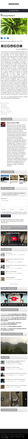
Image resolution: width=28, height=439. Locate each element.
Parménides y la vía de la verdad (12, 367)
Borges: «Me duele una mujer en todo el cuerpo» (16, 373)
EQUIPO (6, 436)
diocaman (3, 328)
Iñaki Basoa (24, 49)
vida (5, 114)
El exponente (4, 181)
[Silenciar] (23, 244)
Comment (4, 198)
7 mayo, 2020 (19, 41)
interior (9, 111)
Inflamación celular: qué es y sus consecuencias (16, 385)
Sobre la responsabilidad (11, 271)
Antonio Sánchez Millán (13, 123)
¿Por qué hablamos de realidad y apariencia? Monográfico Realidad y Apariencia (14, 315)
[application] (14, 238)
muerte (3, 112)
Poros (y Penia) (5, 109)
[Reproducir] (3, 244)
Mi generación (9, 253)
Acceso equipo (5, 437)
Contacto (12, 436)
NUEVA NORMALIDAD (10, 277)
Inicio (2, 436)
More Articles (14, 284)
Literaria (4, 104)
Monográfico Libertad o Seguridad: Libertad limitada (11, 323)
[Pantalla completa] (25, 244)
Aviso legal (17, 436)
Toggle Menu (14, 10)
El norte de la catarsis (22, 182)
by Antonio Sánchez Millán (7, 41)
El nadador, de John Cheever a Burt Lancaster (15, 379)
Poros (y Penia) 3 (6, 98)
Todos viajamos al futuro (15, 326)
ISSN (23, 436)
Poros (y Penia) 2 (15, 98)
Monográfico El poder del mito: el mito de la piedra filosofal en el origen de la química (13, 319)
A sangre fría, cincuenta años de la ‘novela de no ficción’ (13, 329)
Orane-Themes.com (20, 434)
